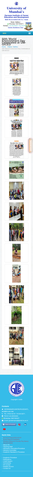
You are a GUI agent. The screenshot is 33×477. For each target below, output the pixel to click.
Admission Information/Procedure (14, 448)
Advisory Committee (9, 450)
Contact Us (6, 468)
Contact (5, 25)
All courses (6, 465)
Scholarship (7, 463)
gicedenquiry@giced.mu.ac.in (18, 420)
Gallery (17, 22)
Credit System (7, 461)
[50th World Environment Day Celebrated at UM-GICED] (16, 66)
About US (6, 445)
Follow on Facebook (10, 424)
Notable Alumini (8, 466)
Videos (9, 47)
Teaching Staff (8, 447)
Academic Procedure (10, 457)
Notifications (7, 459)
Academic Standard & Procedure (14, 452)
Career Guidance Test (15, 27)
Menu (4, 33)
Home (12, 22)
